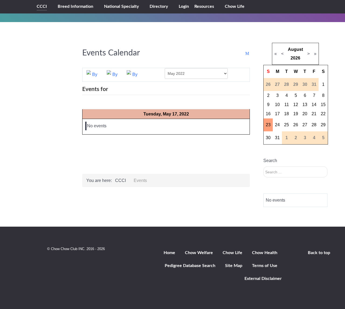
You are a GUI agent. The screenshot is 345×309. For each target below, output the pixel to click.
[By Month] (92, 74)
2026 (295, 58)
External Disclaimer (263, 278)
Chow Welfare (199, 253)
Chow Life (232, 253)
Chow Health (264, 253)
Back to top (319, 253)
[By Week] (113, 74)
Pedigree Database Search (190, 266)
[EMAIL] (247, 53)
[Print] (242, 53)
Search (270, 160)
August (295, 49)
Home (169, 253)
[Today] (133, 74)
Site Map (233, 266)
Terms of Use (264, 266)
